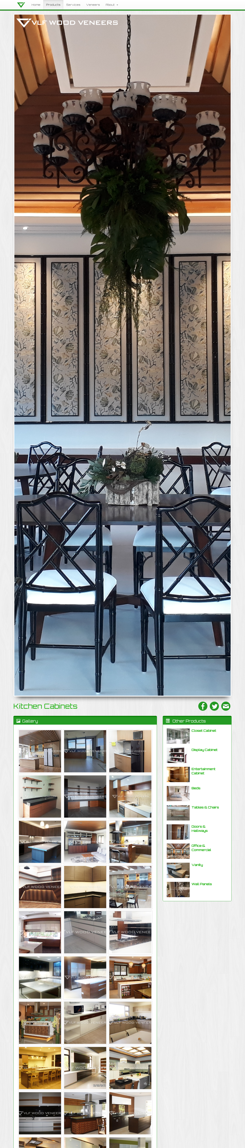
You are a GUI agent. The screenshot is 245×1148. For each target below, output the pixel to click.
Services (73, 4)
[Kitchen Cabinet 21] (130, 887)
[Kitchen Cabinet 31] (85, 751)
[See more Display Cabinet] (178, 755)
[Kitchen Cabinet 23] (40, 887)
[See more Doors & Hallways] (178, 832)
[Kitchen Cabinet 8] (40, 1113)
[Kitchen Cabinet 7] (85, 1113)
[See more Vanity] (178, 870)
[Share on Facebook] (203, 706)
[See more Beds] (178, 793)
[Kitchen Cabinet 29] (40, 796)
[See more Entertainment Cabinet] (178, 774)
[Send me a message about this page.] (226, 706)
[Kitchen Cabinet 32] (40, 751)
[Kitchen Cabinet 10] (85, 1068)
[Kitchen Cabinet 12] (130, 1023)
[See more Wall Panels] (178, 889)
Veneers (93, 4)
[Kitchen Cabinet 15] (130, 977)
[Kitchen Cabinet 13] (85, 1023)
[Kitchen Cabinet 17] (40, 977)
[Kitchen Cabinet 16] (85, 977)
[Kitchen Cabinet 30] (130, 751)
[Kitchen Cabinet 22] (85, 887)
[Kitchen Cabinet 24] (130, 842)
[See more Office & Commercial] (178, 851)
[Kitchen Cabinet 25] (85, 842)
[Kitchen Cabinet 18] (130, 932)
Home (36, 4)
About (111, 4)
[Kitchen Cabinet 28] (85, 796)
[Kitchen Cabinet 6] (130, 1113)
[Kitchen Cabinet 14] (40, 1023)
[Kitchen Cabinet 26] (40, 842)
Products (53, 4)
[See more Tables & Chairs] (178, 812)
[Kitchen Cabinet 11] (40, 1068)
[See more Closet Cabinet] (178, 736)
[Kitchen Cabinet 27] (130, 796)
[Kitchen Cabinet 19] (85, 932)
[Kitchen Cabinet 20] (40, 932)
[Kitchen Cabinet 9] (130, 1068)
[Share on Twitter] (214, 706)
